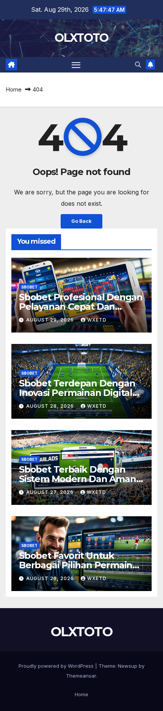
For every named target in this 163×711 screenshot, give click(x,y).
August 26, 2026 (50, 578)
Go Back (81, 221)
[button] (138, 64)
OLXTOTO (81, 38)
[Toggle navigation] (76, 65)
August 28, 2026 (50, 406)
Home (14, 89)
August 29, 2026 (50, 320)
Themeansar (81, 676)
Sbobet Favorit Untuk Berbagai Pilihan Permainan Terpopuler (81, 565)
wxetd (97, 320)
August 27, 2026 (50, 492)
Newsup (127, 666)
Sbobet (29, 287)
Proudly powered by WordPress (57, 666)
